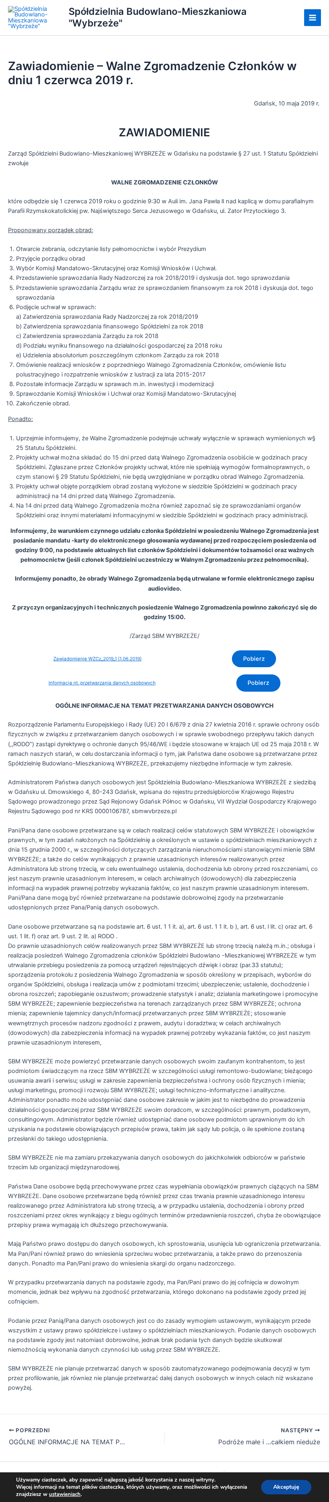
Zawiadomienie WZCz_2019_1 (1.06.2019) (97, 659)
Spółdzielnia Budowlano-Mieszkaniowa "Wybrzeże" (158, 17)
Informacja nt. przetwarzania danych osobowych (102, 683)
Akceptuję (286, 1487)
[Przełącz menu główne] (312, 17)
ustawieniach (65, 1494)
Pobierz (254, 658)
